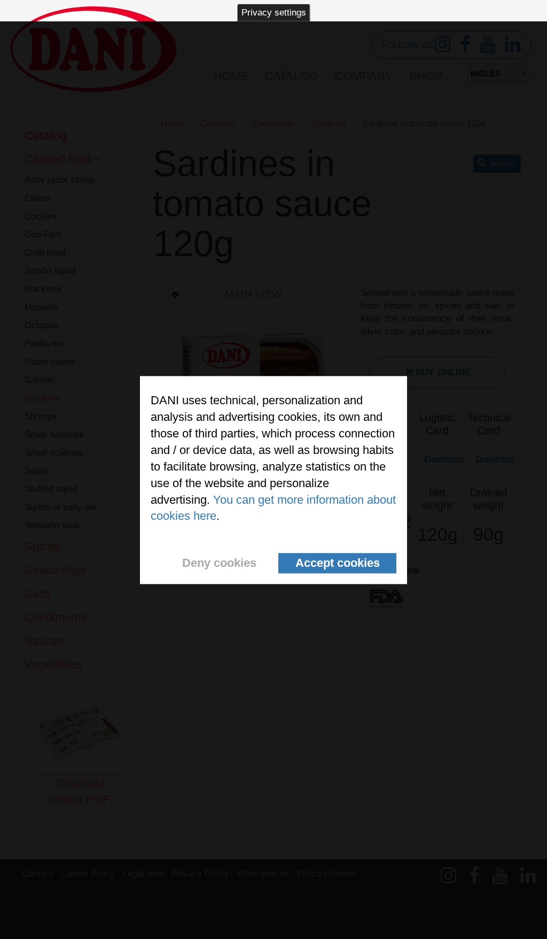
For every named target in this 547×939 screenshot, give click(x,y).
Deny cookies (219, 563)
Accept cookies (337, 563)
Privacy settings (273, 12)
